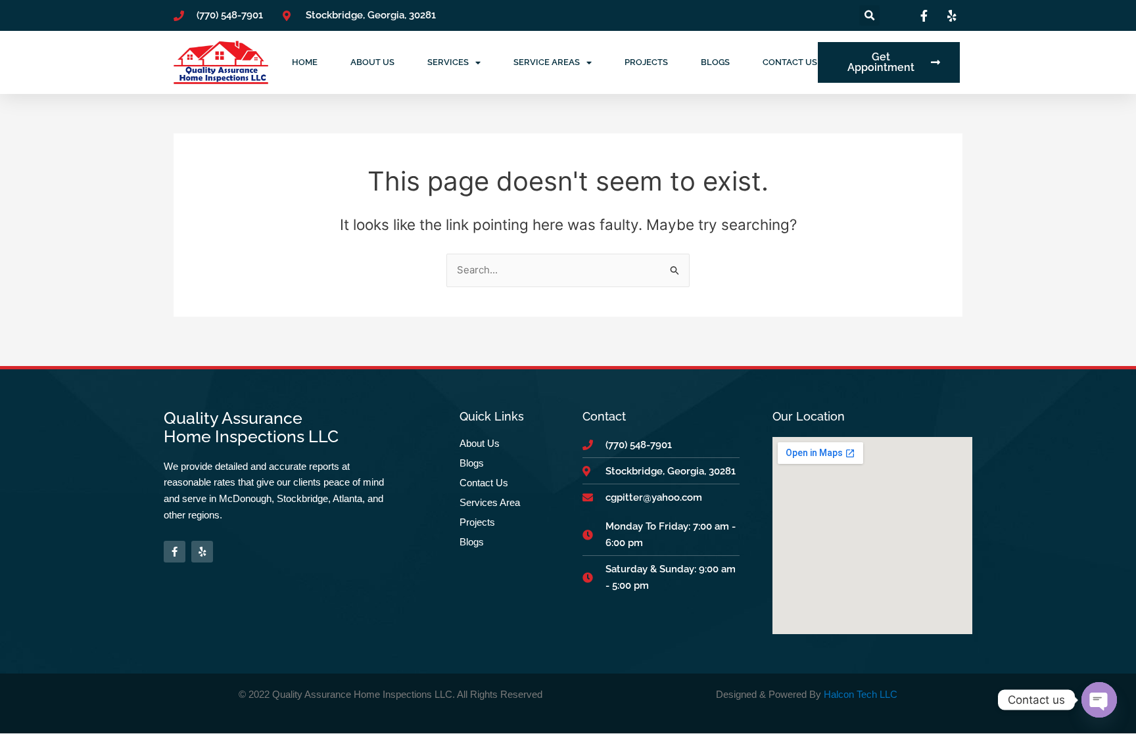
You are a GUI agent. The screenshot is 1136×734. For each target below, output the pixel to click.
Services (448, 62)
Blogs (715, 62)
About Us (372, 62)
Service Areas (546, 62)
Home (305, 62)
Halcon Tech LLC (860, 694)
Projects (646, 62)
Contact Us (790, 62)
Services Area (490, 502)
